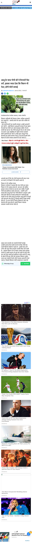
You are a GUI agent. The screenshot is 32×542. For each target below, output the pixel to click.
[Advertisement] (16, 25)
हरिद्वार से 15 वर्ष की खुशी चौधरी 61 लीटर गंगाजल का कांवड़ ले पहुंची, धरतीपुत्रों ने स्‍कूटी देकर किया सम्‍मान (15, 143)
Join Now (26, 263)
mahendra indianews (8, 90)
